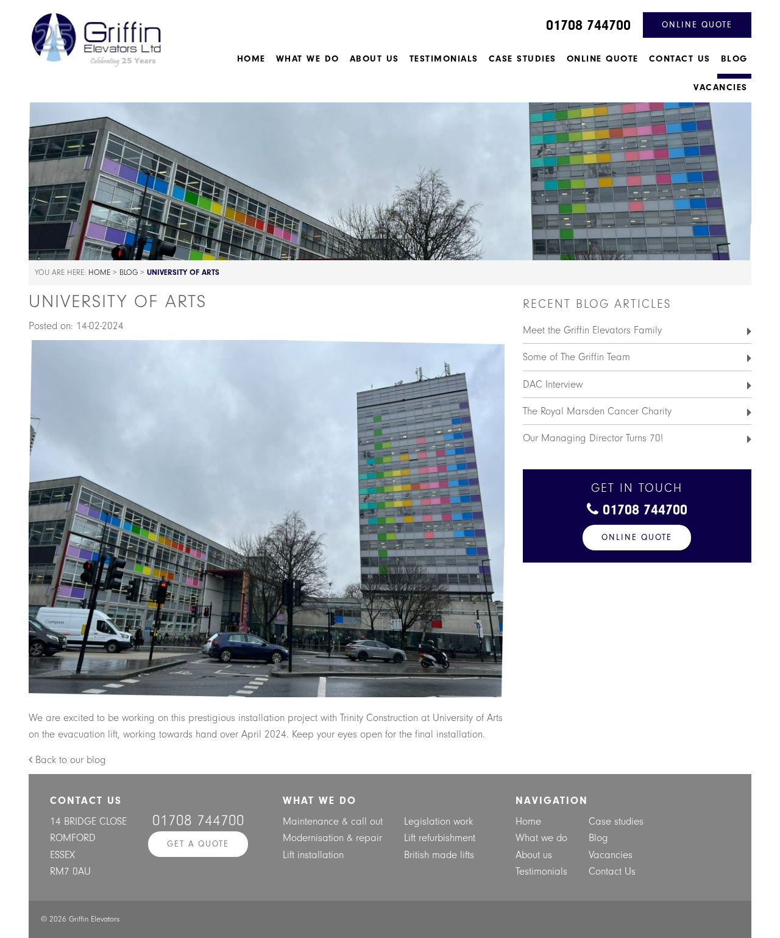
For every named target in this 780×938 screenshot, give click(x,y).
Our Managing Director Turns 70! (593, 438)
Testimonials (444, 59)
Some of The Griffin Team (576, 357)
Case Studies (522, 59)
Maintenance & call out (333, 821)
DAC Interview (553, 384)
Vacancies (720, 87)
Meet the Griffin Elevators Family (592, 330)
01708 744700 (588, 25)
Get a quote (198, 844)
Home (251, 59)
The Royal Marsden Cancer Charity (597, 411)
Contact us (86, 800)
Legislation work (438, 821)
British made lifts (439, 855)
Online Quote (603, 59)
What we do (307, 59)
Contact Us (680, 59)
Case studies (616, 821)
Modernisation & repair (332, 838)
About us (374, 59)
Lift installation (313, 855)
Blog (734, 59)
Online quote (697, 25)
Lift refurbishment (439, 838)
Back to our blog (69, 760)
